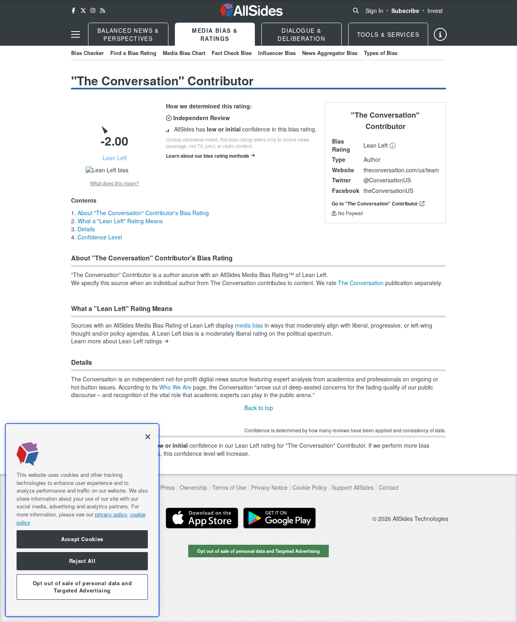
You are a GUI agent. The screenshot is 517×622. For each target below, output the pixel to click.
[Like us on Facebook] (73, 10)
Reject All (82, 561)
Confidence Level (100, 237)
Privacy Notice (269, 487)
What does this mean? (114, 183)
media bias (249, 325)
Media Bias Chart (184, 53)
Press (167, 487)
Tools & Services (388, 34)
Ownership (193, 487)
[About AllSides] (440, 34)
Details (86, 229)
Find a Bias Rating (133, 53)
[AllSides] (251, 10)
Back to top (258, 408)
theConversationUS (388, 190)
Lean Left (376, 145)
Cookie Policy (309, 487)
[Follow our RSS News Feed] (102, 10)
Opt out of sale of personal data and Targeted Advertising (258, 551)
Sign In (374, 10)
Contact (389, 487)
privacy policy (111, 514)
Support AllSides (353, 487)
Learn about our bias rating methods (207, 155)
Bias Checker (87, 53)
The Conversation (361, 283)
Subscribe (405, 10)
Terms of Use (229, 487)
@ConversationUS (387, 180)
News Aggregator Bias (329, 53)
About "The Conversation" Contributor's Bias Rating (143, 213)
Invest (435, 10)
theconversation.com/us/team (401, 170)
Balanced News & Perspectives (128, 34)
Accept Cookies (82, 539)
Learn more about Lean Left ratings (116, 341)
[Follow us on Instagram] (93, 10)
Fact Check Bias (232, 53)
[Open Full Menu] (75, 34)
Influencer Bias (277, 53)
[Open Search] (355, 10)
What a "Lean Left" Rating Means (120, 221)
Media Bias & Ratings (214, 34)
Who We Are (175, 387)
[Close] (148, 437)
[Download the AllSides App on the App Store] (202, 518)
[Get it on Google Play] (279, 518)
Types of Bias (380, 53)
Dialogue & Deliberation (301, 34)
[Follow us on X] (83, 10)
